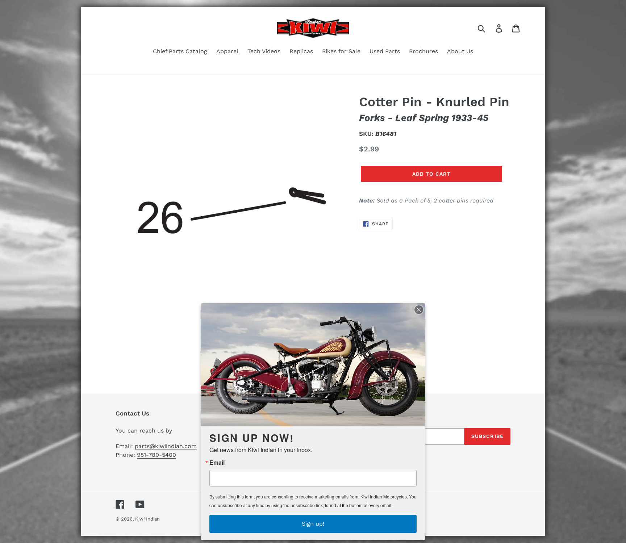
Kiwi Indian (147, 519)
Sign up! (313, 523)
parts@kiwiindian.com (166, 446)
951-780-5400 (156, 454)
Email (217, 462)
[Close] (418, 309)
